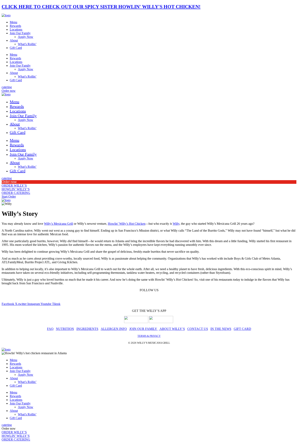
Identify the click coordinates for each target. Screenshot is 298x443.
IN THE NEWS (220, 329)
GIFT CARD (242, 329)
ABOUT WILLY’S (172, 329)
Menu (13, 22)
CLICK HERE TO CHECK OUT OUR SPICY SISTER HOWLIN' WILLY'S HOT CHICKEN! (101, 6)
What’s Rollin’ (27, 44)
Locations (16, 29)
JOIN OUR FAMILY (143, 329)
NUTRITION (65, 329)
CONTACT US (197, 329)
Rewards (15, 26)
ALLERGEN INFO (114, 329)
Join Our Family (20, 33)
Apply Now (25, 37)
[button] (149, 182)
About (14, 40)
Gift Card (16, 47)
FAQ (50, 329)
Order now (9, 182)
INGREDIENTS (87, 329)
